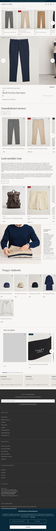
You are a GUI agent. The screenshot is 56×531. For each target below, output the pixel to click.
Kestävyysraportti (5, 435)
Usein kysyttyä (4, 451)
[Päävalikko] (53, 4)
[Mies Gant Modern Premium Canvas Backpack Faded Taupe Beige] (13, 200)
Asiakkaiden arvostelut (6, 456)
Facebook (3, 472)
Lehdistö (3, 427)
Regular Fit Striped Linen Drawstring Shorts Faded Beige (38, 218)
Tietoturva (3, 422)
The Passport (4, 417)
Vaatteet (4, 37)
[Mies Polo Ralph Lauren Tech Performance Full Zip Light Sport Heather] (7, 307)
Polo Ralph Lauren (22, 30)
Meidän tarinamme (5, 419)
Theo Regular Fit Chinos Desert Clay (40, 32)
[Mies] (14, 347)
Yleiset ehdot (4, 425)
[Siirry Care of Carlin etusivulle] (6, 4)
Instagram (3, 470)
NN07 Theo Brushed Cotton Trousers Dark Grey (13, 148)
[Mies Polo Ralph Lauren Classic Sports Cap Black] (35, 282)
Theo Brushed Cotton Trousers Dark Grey (9, 32)
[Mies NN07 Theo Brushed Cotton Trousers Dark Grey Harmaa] (9, 19)
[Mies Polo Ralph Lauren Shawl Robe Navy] (49, 282)
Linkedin (3, 477)
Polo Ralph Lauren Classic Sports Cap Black (35, 293)
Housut (9, 37)
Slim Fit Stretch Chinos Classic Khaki (24, 32)
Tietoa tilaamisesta (5, 446)
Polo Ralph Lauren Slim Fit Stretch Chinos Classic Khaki (37, 148)
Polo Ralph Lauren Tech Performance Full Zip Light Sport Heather (7, 318)
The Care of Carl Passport (28, 1)
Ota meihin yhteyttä (5, 448)
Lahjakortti (3, 459)
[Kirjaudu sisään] (45, 4)
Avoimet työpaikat (5, 430)
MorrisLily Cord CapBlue (6, 293)
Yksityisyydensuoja (5, 432)
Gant (3, 90)
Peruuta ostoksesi (5, 454)
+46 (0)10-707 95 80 (10, 494)
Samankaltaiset (13, 108)
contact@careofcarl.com (12, 495)
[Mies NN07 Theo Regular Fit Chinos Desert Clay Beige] (41, 19)
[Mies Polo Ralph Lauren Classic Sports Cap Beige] (21, 282)
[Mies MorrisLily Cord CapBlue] (7, 282)
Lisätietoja (48, 257)
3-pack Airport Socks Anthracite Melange (38, 364)
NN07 (3, 30)
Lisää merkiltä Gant (11, 158)
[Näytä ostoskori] (51, 4)
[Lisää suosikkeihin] (23, 119)
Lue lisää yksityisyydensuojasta (28, 404)
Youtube (3, 475)
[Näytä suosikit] (48, 4)
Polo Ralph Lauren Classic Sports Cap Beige (21, 293)
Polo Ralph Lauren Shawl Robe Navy (49, 293)
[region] (28, 380)
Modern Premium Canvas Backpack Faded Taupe (12, 218)
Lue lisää (32, 517)
